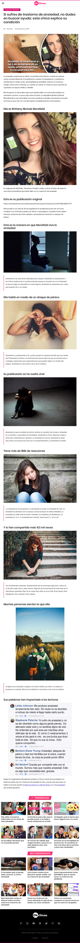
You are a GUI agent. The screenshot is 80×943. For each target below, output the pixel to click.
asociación (61, 785)
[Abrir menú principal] (3, 3)
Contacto (35, 938)
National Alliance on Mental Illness (37, 785)
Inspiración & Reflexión (12, 10)
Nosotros (45, 938)
